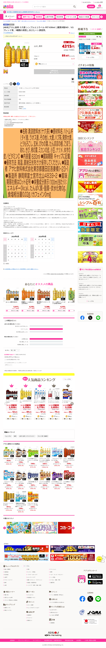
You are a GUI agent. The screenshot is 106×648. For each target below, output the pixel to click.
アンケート (29, 617)
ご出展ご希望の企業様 (90, 640)
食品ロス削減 (84, 17)
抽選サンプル (7, 607)
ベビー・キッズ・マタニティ (56, 574)
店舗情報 (52, 622)
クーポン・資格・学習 (55, 579)
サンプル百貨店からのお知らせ (57, 602)
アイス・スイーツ (8, 579)
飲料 (19, 21)
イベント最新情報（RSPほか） (57, 594)
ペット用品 (52, 577)
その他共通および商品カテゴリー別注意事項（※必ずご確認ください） (21, 269)
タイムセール (30, 594)
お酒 (5, 585)
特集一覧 (6, 594)
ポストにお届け (98, 17)
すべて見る (26, 566)
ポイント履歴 (30, 604)
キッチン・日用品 (31, 571)
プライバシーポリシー (24, 640)
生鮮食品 (6, 571)
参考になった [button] (8, 365)
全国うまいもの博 (8, 597)
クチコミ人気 (71, 17)
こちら (24, 108)
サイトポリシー (37, 640)
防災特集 (60, 17)
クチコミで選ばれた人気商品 (10, 600)
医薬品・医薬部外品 (31, 582)
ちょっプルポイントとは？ (33, 607)
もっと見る (68, 379)
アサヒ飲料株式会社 (8, 32)
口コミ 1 (73, 33)
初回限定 (39, 17)
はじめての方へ (87, 2)
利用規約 (12, 640)
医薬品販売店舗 (69, 640)
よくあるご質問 (99, 2)
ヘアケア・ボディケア (32, 574)
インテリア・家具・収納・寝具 (34, 585)
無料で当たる (28, 17)
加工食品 (6, 574)
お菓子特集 (49, 17)
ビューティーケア (31, 577)
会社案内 (78, 640)
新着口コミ (29, 620)
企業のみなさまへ (54, 612)
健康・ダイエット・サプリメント (34, 579)
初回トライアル (7, 610)
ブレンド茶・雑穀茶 (41, 21)
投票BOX (29, 615)
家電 (51, 571)
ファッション (53, 569)
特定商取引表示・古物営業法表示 (53, 640)
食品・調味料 (7, 569)
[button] (19, 17)
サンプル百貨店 (6, 21)
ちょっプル (14, 21)
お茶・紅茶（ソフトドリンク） (28, 21)
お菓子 (5, 577)
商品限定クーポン (31, 597)
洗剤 (28, 569)
